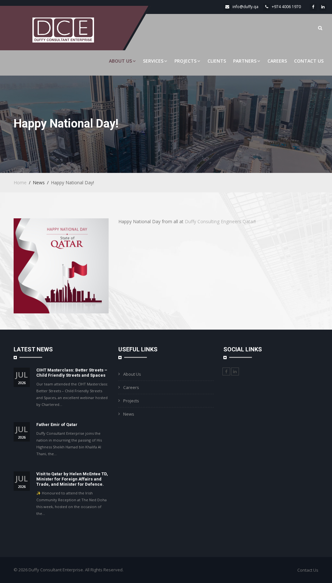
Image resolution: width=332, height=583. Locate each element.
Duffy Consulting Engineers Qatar (220, 221)
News (128, 414)
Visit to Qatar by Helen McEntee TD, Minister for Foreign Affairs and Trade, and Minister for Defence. (72, 479)
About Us (120, 61)
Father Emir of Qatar (56, 424)
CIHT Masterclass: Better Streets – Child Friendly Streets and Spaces (71, 373)
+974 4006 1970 (286, 6)
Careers (277, 61)
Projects (185, 61)
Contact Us (309, 61)
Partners (244, 61)
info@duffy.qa (245, 6)
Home (20, 182)
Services (153, 61)
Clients (217, 61)
